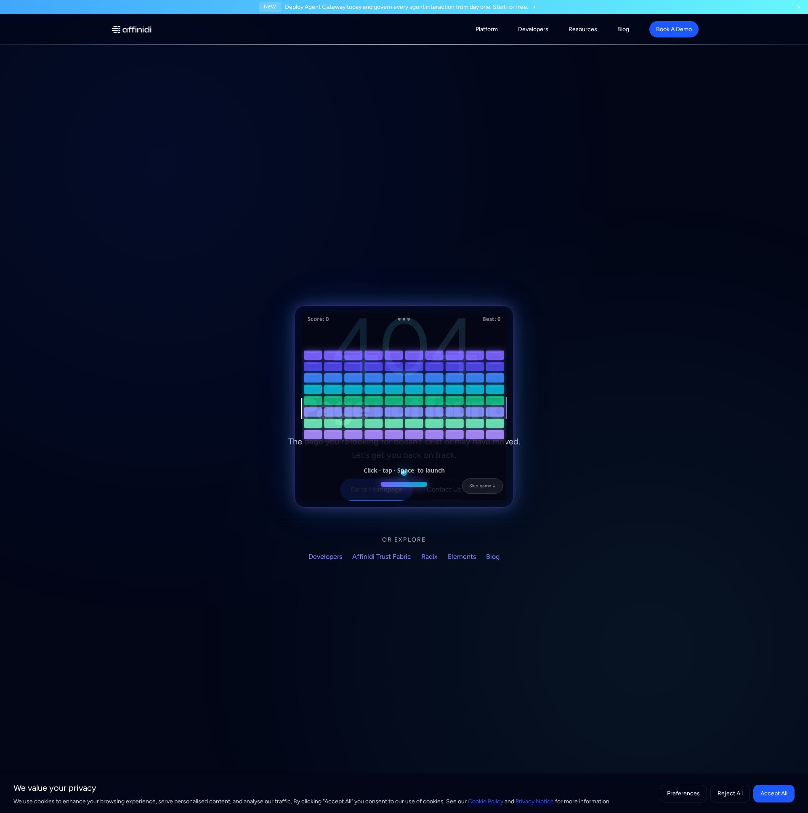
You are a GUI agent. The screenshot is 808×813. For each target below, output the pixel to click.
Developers (533, 29)
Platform (487, 29)
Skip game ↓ (482, 486)
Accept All (773, 793)
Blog (623, 29)
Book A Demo (674, 29)
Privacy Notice (535, 801)
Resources (583, 29)
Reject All (730, 793)
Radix (429, 557)
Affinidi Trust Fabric (381, 557)
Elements (462, 557)
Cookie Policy (485, 801)
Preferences (683, 793)
